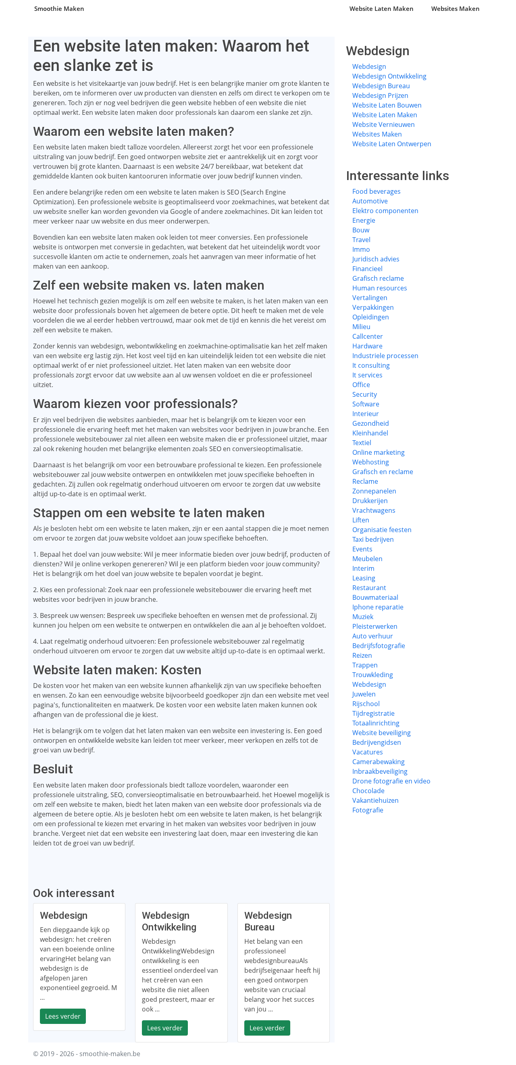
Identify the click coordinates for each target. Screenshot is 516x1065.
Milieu (361, 326)
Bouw (360, 230)
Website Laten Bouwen (387, 105)
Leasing (363, 578)
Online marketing (378, 452)
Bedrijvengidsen (376, 742)
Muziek (362, 616)
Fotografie (367, 810)
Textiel (361, 442)
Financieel (367, 268)
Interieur (365, 413)
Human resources (379, 288)
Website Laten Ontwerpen (391, 143)
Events (362, 549)
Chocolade (368, 790)
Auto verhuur (372, 636)
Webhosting (370, 462)
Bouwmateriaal (375, 597)
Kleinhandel (370, 433)
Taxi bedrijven (373, 539)
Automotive (370, 201)
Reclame (365, 481)
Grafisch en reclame (382, 471)
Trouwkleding (372, 674)
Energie (363, 220)
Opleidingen (370, 317)
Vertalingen (369, 297)
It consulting (371, 365)
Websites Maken (455, 8)
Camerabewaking (378, 761)
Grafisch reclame (378, 278)
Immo (361, 249)
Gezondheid (370, 423)
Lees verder (63, 1016)
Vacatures (367, 752)
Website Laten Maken (382, 8)
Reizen (362, 655)
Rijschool (366, 703)
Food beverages (376, 191)
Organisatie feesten (382, 529)
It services (367, 375)
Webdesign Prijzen (380, 95)
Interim (363, 568)
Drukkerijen (370, 500)
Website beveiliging (381, 732)
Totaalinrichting (375, 723)
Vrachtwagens (373, 510)
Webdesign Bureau (381, 85)
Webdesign (369, 66)
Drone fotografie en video (391, 781)
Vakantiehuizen (375, 800)
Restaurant (369, 587)
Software (365, 404)
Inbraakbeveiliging (380, 771)
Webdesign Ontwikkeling (389, 76)
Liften (360, 520)
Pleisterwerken (374, 626)
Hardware (367, 346)
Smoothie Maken (59, 8)
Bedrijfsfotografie (378, 645)
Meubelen (367, 558)
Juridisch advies (375, 259)
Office (361, 384)
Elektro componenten (385, 210)
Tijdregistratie (373, 713)
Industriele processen (385, 355)
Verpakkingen (373, 307)
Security (364, 394)
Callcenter (367, 336)
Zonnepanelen (374, 491)
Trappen (365, 665)
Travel (361, 239)
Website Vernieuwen (383, 124)
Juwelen (364, 694)
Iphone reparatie (378, 607)
